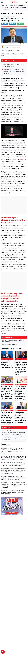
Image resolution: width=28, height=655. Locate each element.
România (21, 159)
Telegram (13, 23)
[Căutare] (26, 2)
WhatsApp (21, 23)
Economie (17, 384)
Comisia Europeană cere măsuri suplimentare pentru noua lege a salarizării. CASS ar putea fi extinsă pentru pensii (13, 464)
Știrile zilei (6, 445)
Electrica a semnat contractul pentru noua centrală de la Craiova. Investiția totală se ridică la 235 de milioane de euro (13, 478)
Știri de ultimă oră (12, 344)
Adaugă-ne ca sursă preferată (12, 47)
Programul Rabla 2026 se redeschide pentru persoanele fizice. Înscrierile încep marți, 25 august (12, 492)
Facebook (5, 23)
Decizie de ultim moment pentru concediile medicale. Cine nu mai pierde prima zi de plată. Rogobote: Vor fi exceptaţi (20, 417)
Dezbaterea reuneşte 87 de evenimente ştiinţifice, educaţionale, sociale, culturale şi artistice (14, 71)
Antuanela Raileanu (12, 54)
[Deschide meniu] (2, 2)
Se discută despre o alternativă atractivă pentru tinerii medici (14, 65)
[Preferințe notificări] (3, 652)
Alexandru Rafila (18, 269)
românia (8, 341)
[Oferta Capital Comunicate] (14, 506)
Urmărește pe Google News (11, 50)
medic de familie (19, 340)
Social (3, 384)
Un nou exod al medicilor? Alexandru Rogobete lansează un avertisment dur (7, 364)
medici (4, 341)
